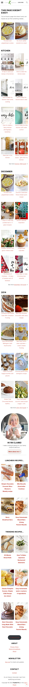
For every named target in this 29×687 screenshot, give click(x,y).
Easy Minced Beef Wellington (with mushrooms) (7, 343)
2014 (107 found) (21, 407)
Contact (14, 672)
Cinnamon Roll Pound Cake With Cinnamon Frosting (7, 316)
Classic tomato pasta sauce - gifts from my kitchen (21, 157)
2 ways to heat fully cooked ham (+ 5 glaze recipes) (7, 223)
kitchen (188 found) (20, 164)
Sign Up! (7, 662)
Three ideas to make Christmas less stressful (21, 276)
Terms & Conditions (14, 649)
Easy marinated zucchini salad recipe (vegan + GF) (21, 401)
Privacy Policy (14, 647)
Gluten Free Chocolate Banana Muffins (7, 401)
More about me (13, 451)
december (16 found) (20, 284)
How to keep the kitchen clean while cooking (7, 100)
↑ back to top (14, 637)
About (14, 651)
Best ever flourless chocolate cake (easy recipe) (21, 316)
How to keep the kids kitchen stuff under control (21, 127)
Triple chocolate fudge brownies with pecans (8, 374)
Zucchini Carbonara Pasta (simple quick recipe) (21, 195)
